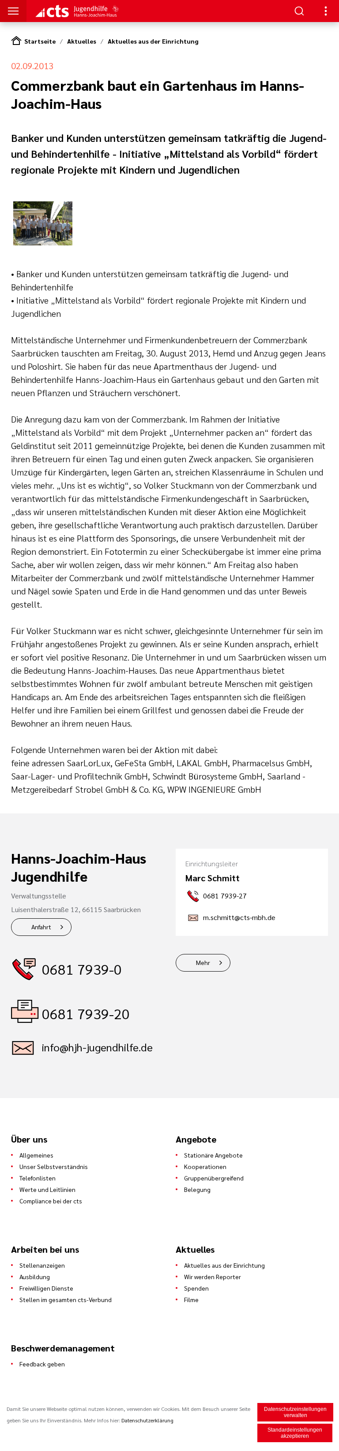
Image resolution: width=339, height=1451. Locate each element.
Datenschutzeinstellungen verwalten (295, 1412)
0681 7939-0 (82, 969)
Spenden (196, 1288)
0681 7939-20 (86, 1013)
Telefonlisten (37, 1178)
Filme (191, 1299)
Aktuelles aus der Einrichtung (153, 41)
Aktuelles (81, 41)
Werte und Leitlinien (47, 1189)
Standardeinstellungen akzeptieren (294, 1433)
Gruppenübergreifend (214, 1178)
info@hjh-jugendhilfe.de (97, 1047)
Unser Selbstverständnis (53, 1166)
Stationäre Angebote (213, 1155)
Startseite (40, 41)
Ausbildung (34, 1276)
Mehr (203, 962)
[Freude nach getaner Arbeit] (42, 242)
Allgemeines (36, 1155)
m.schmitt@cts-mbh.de (239, 917)
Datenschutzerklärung (147, 1420)
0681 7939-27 (225, 895)
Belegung (197, 1189)
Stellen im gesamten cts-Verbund (65, 1299)
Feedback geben (42, 1364)
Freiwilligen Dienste (46, 1288)
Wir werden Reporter (212, 1276)
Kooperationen (205, 1166)
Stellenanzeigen (42, 1265)
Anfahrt (41, 927)
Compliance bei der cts (50, 1201)
